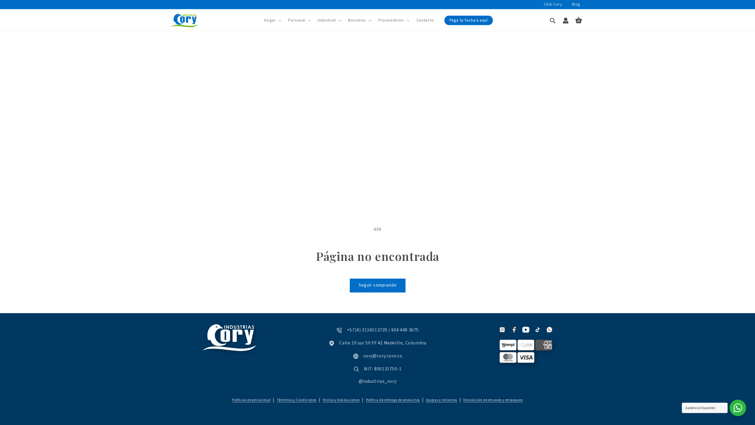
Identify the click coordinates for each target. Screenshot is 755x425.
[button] (273, 20)
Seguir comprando (378, 285)
